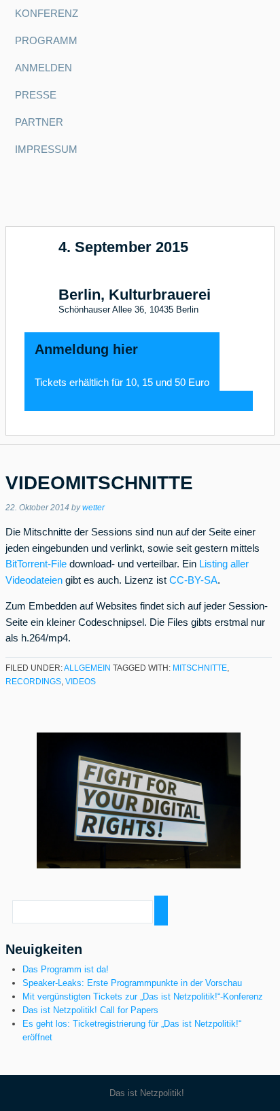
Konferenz (46, 13)
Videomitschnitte (99, 482)
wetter (93, 508)
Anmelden (43, 68)
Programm (46, 40)
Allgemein (87, 668)
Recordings (33, 681)
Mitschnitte (200, 668)
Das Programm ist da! (65, 969)
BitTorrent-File (36, 564)
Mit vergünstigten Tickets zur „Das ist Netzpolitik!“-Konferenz (142, 996)
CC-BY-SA (193, 580)
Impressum (46, 149)
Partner (39, 122)
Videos (80, 681)
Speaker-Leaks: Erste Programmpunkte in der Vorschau (132, 983)
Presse (35, 95)
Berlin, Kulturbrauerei (134, 295)
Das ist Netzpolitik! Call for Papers (90, 1010)
